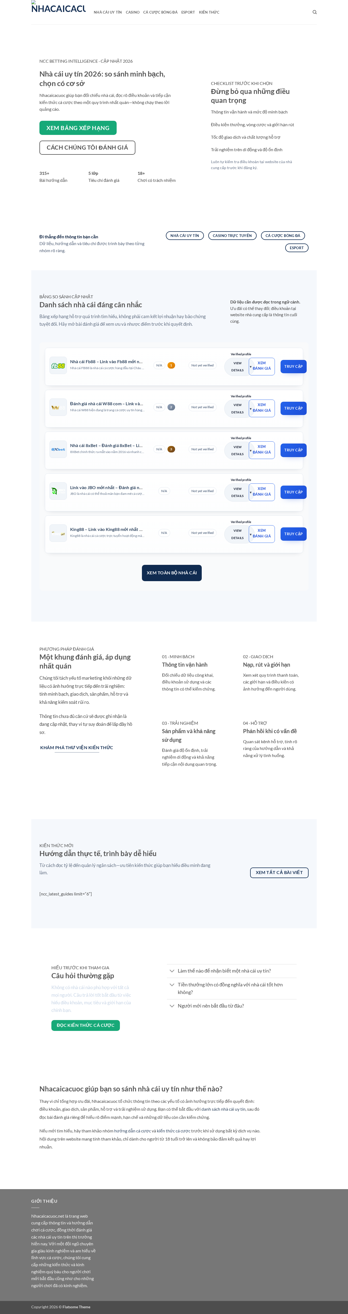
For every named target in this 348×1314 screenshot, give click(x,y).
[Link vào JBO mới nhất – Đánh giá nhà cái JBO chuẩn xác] (58, 491)
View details (237, 366)
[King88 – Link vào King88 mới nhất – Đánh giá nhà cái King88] (58, 533)
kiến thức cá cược (173, 1130)
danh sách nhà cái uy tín (223, 1109)
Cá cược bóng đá (160, 12)
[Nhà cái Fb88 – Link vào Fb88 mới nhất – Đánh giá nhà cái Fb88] (58, 365)
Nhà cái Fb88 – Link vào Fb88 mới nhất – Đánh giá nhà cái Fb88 (131, 361)
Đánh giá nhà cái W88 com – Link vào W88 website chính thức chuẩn (137, 403)
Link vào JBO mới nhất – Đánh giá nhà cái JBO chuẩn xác (125, 487)
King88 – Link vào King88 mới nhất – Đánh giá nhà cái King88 (129, 529)
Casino (133, 12)
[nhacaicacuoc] (58, 12)
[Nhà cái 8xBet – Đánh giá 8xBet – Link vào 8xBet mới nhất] (58, 449)
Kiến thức (209, 12)
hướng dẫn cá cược (132, 1130)
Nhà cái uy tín (108, 12)
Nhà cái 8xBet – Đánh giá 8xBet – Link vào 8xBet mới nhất (127, 445)
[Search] (315, 12)
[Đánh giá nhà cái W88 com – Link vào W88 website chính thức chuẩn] (58, 407)
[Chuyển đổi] (172, 971)
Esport (188, 12)
